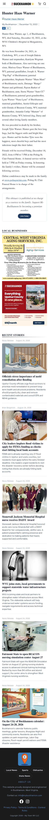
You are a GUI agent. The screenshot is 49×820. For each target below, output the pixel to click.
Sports (25, 770)
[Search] (45, 4)
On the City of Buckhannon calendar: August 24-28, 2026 (23, 722)
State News (24, 776)
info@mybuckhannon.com (30, 795)
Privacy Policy (10, 807)
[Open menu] (4, 4)
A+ (8, 28)
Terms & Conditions (27, 807)
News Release (8, 340)
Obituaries (38, 770)
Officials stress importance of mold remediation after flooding (21, 378)
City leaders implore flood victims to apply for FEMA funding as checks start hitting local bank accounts (22, 446)
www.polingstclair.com (15, 180)
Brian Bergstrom (8, 408)
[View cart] (39, 3)
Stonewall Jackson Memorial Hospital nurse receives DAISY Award (23, 518)
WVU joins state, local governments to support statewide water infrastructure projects (24, 587)
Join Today (24, 216)
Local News (11, 770)
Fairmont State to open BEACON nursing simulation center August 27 (22, 655)
